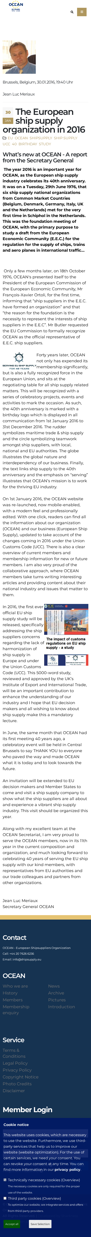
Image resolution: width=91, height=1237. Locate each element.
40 (14, 144)
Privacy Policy (17, 1070)
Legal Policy (15, 1063)
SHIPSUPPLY (40, 138)
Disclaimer (14, 1090)
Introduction (61, 1006)
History (10, 993)
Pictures (57, 999)
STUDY (44, 144)
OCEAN (21, 138)
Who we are (15, 986)
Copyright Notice (20, 1077)
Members (13, 999)
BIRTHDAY (27, 144)
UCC (6, 144)
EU (10, 138)
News (54, 986)
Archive (56, 993)
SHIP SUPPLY (65, 138)
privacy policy (67, 1169)
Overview (70, 1180)
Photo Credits (17, 1083)
